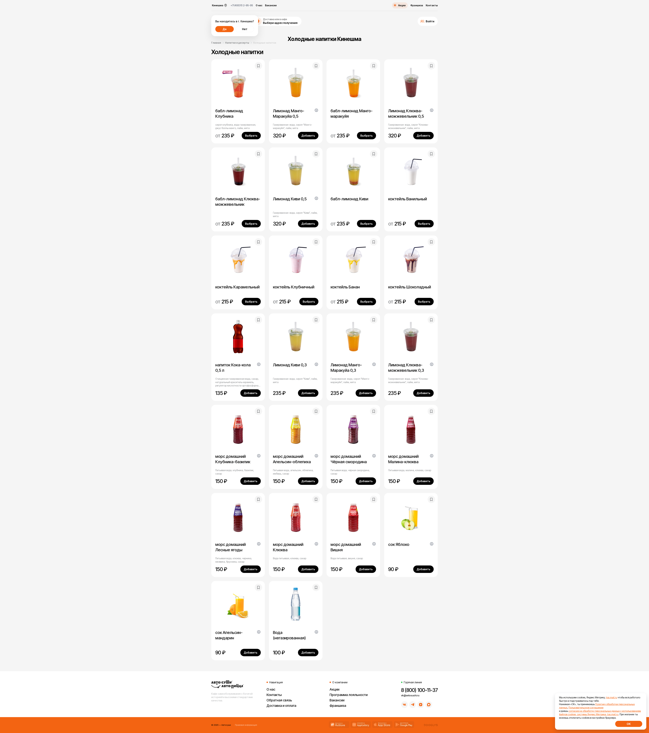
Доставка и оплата (281, 706)
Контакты (432, 5)
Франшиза (416, 5)
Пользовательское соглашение (586, 707)
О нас (259, 5)
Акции (334, 689)
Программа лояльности (349, 695)
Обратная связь (279, 700)
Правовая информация (246, 725)
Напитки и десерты (237, 42)
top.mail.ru (611, 697)
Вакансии (271, 5)
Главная (216, 42)
